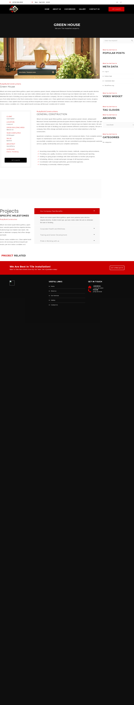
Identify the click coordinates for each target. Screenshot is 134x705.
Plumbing (15, 151)
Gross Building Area (15, 127)
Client (9, 116)
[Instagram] (117, 2)
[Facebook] (120, 2)
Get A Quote (15, 160)
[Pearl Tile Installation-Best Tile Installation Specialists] (14, 9)
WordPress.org (109, 85)
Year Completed (14, 133)
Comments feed (109, 81)
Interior (9, 151)
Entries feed (108, 76)
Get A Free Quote (117, 268)
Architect (11, 144)
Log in (107, 71)
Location (10, 122)
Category (11, 149)
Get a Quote (116, 9)
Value (9, 138)
